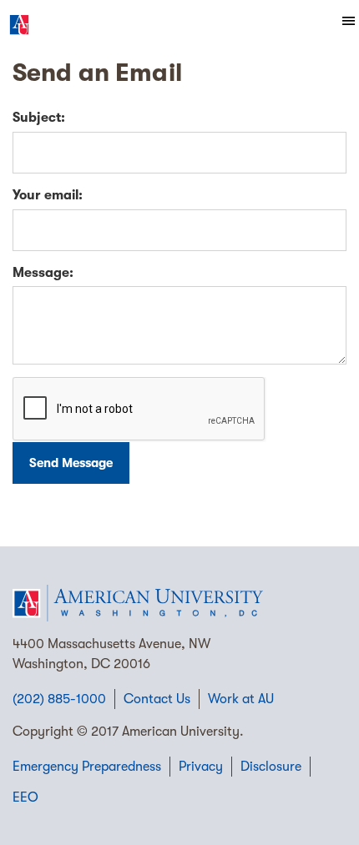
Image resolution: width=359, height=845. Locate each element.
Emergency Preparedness (87, 766)
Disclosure (270, 766)
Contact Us (157, 699)
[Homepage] (179, 603)
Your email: (48, 195)
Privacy (201, 766)
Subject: (39, 117)
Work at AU (241, 699)
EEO (25, 797)
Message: (43, 272)
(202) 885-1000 (59, 699)
